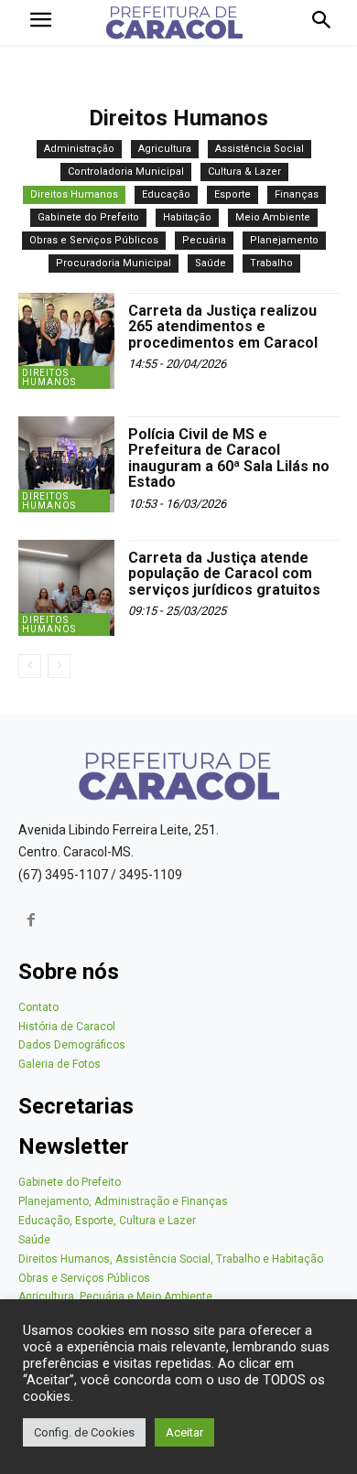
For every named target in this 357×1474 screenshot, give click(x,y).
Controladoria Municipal (126, 172)
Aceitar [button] (184, 1432)
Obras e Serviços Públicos (93, 240)
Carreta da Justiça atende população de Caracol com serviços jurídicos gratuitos (224, 573)
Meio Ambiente (272, 217)
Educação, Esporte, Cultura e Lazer (107, 1220)
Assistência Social (259, 149)
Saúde (210, 263)
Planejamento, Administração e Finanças (123, 1201)
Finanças (297, 194)
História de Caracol (66, 1026)
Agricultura (164, 149)
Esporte (232, 194)
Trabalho (271, 263)
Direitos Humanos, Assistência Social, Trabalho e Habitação (170, 1259)
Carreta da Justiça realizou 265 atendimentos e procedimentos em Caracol (223, 326)
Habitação (187, 217)
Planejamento (284, 240)
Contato (38, 1007)
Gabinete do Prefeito (88, 217)
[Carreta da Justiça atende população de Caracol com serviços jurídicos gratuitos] (66, 588)
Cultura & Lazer (244, 172)
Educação (166, 194)
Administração (79, 149)
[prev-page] (29, 666)
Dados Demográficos (71, 1044)
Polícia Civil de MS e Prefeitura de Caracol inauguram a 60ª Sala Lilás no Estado (229, 458)
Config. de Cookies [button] (84, 1432)
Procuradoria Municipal (113, 263)
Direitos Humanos (74, 194)
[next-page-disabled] (59, 666)
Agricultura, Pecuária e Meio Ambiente (115, 1296)
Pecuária (204, 240)
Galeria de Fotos (59, 1064)
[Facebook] (31, 922)
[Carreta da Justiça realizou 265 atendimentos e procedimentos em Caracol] (66, 341)
